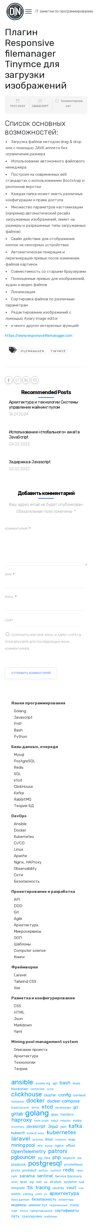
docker (35, 1100)
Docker (20, 830)
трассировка (32, 1216)
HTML (19, 1012)
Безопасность (27, 881)
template (18, 1188)
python (43, 1170)
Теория (20, 1069)
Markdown (23, 1025)
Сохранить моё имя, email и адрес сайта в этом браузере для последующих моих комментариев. (43, 641)
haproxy (21, 1120)
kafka (75, 1126)
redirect (55, 1170)
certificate (38, 1089)
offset (70, 1145)
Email (11, 597)
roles (80, 1170)
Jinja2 (53, 1126)
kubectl (18, 1133)
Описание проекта (30, 1049)
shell (14, 1182)
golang (37, 1113)
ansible (22, 1082)
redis (68, 1170)
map (71, 1139)
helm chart (41, 1120)
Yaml (18, 1031)
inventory (17, 1127)
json (63, 1127)
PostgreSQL (24, 761)
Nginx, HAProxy (27, 862)
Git (16, 912)
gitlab (17, 1114)
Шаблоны (22, 944)
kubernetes (61, 1132)
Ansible (20, 824)
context (79, 1095)
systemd (70, 1182)
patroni (57, 1151)
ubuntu (58, 1188)
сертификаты (67, 1210)
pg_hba (44, 1158)
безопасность (44, 1199)
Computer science (30, 950)
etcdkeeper (63, 1107)
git (75, 1107)
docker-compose (63, 1101)
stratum (55, 1182)
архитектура (64, 1193)
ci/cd (50, 1089)
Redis (19, 767)
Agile (18, 918)
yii (45, 1194)
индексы (18, 1205)
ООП (18, 937)
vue (81, 1188)
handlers (67, 1114)
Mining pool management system (44, 1041)
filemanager (33, 351)
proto (15, 1170)
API (17, 899)
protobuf (29, 1170)
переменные (58, 1205)
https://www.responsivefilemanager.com (38, 336)
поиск (74, 1205)
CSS (17, 1006)
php (56, 1157)
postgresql (45, 1163)
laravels (37, 1139)
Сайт (9, 620)
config (64, 1094)
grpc (54, 1114)
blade (76, 1083)
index (77, 1120)
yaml (38, 1194)
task (81, 1182)
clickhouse (26, 1094)
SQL (17, 774)
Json (18, 1018)
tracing (42, 1187)
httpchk (65, 1120)
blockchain (19, 1089)
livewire (60, 1139)
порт (14, 1211)
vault (71, 1187)
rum (14, 1176)
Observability (25, 868)
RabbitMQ (22, 799)
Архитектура (26, 925)
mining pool (23, 1145)
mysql (48, 1145)
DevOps (19, 816)
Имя (10, 574)
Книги (19, 957)
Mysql (19, 754)
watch (15, 1194)
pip (79, 1158)
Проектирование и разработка (43, 891)
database (17, 1101)
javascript (36, 1126)
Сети (18, 875)
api (54, 1083)
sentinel (45, 1176)
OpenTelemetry (28, 1151)
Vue (17, 988)
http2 (54, 1120)
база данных (20, 1199)
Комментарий (18, 528)
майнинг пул (38, 1205)
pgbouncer (23, 1157)
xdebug (28, 1194)
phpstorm (69, 1158)
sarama (27, 1175)
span (23, 1182)
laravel (20, 1138)
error (35, 1107)
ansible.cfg (42, 1083)
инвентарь (66, 1199)
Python (20, 736)
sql (31, 1182)
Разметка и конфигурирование (43, 998)
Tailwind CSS (25, 981)
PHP (18, 723)
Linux (18, 849)
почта (24, 1211)
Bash (18, 730)
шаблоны (50, 1216)
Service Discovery (68, 1176)
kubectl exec (35, 1133)
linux (49, 1139)
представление (41, 1211)
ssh (39, 1182)
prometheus (73, 1164)
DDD (18, 906)
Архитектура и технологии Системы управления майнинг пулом (43, 405)
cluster (50, 1095)
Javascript (40, 106)
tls (30, 1187)
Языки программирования (38, 703)
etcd (18, 780)
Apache (20, 856)
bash (65, 1083)
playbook (18, 1164)
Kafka (19, 793)
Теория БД (24, 805)
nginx (59, 1145)
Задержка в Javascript (29, 461)
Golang (20, 711)
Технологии (24, 1062)
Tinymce (58, 351)
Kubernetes (24, 836)
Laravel (20, 975)
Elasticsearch (20, 1107)
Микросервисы (27, 931)
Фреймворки (24, 967)
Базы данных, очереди (34, 746)
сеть (15, 1216)
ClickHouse (23, 786)
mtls (39, 1145)
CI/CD (19, 843)
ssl (45, 1182)
